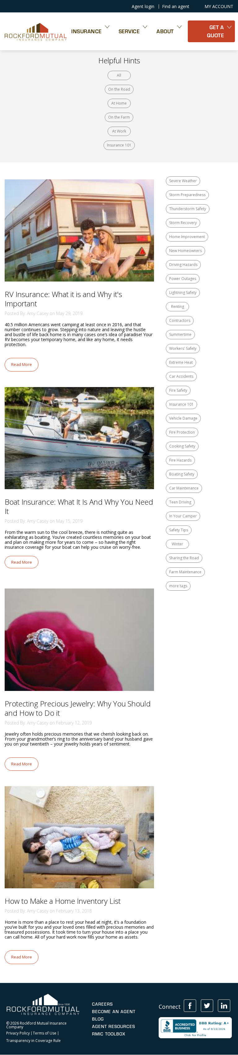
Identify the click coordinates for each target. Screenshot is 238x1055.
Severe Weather (183, 180)
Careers (102, 1004)
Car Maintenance (184, 488)
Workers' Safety (182, 348)
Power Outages (182, 278)
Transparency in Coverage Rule (33, 1041)
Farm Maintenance (185, 572)
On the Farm (119, 117)
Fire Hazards (180, 460)
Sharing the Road (184, 558)
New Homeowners (185, 250)
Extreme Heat (181, 362)
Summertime (180, 334)
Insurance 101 (119, 145)
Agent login (143, 6)
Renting (177, 306)
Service (129, 31)
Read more (21, 364)
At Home (119, 103)
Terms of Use (44, 1033)
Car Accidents (181, 376)
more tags (178, 585)
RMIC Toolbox (108, 1034)
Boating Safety (181, 474)
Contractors (179, 320)
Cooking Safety (182, 446)
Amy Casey (37, 313)
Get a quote (215, 31)
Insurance (86, 31)
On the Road (119, 89)
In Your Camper (183, 516)
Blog (98, 1019)
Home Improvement (187, 236)
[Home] (36, 31)
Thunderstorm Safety (187, 208)
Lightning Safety (182, 292)
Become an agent (113, 1011)
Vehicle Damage (183, 418)
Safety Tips (178, 530)
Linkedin (224, 1005)
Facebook (190, 1005)
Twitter (207, 1005)
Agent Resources (113, 1026)
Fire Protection (182, 432)
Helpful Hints (119, 60)
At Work (119, 131)
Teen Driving (180, 502)
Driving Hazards (183, 264)
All (119, 75)
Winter (177, 544)
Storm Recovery (183, 222)
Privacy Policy (18, 1033)
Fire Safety (178, 390)
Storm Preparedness (187, 194)
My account (219, 6)
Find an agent (175, 6)
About (165, 31)
